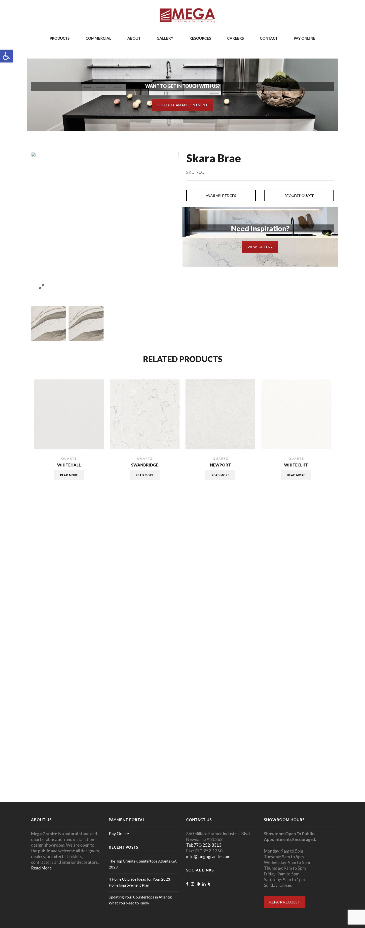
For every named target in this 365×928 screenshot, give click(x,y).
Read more (69, 475)
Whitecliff (296, 465)
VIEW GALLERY (260, 247)
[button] (6, 56)
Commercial (98, 38)
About (134, 38)
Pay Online (304, 38)
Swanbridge (144, 465)
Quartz (69, 458)
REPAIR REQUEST (284, 902)
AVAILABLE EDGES (221, 195)
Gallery (165, 38)
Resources (200, 38)
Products (60, 38)
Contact (269, 38)
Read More (41, 867)
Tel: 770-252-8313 (203, 845)
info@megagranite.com (208, 856)
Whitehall (69, 465)
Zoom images (41, 286)
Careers (235, 38)
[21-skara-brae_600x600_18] (48, 323)
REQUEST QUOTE (299, 195)
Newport (220, 465)
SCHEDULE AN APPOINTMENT (182, 105)
